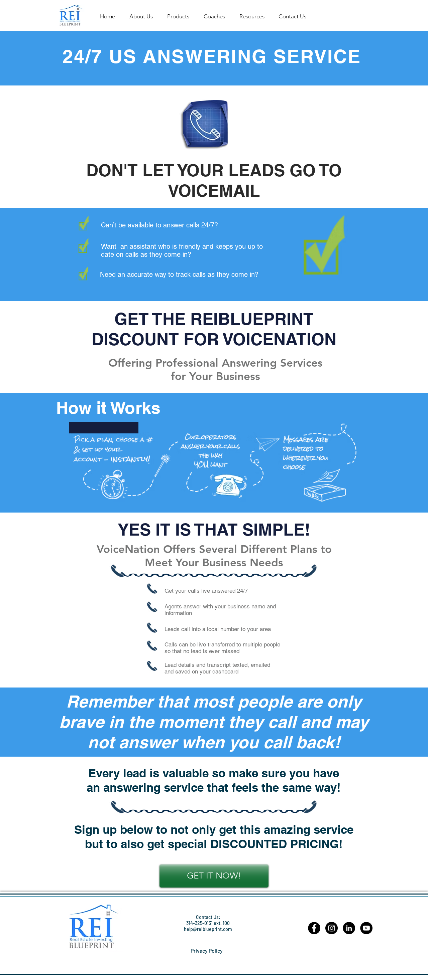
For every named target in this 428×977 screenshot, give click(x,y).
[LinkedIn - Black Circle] (349, 928)
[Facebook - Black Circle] (314, 928)
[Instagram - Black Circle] (331, 928)
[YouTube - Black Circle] (366, 928)
